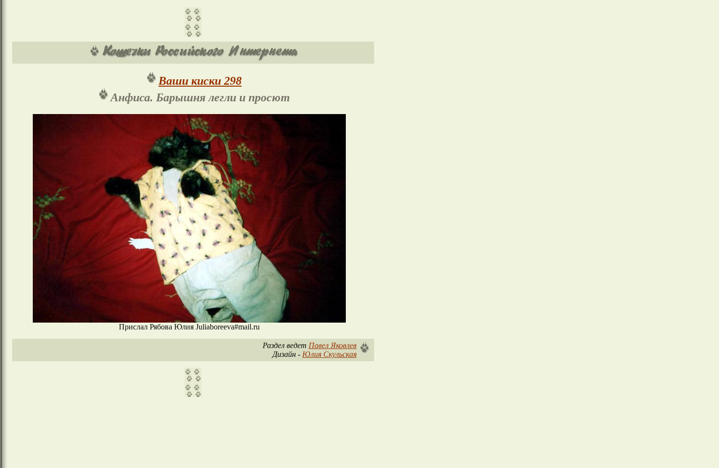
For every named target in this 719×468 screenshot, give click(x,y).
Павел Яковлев (333, 345)
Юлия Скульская (329, 354)
